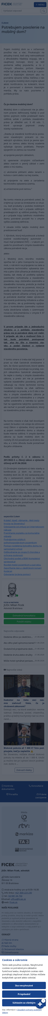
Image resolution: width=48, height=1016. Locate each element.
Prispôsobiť (24, 994)
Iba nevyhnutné (24, 985)
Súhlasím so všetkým (24, 1002)
